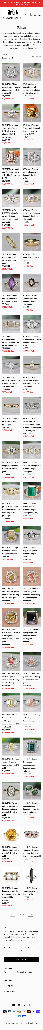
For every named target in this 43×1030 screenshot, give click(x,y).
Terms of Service (11, 991)
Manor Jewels (17, 1023)
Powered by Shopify (30, 1023)
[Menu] (39, 14)
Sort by (4, 55)
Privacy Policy (10, 985)
